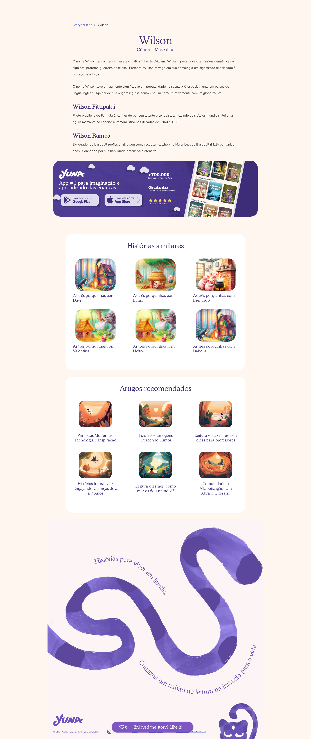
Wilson (103, 25)
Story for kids (82, 25)
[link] (80, 200)
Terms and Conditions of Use (191, 731)
